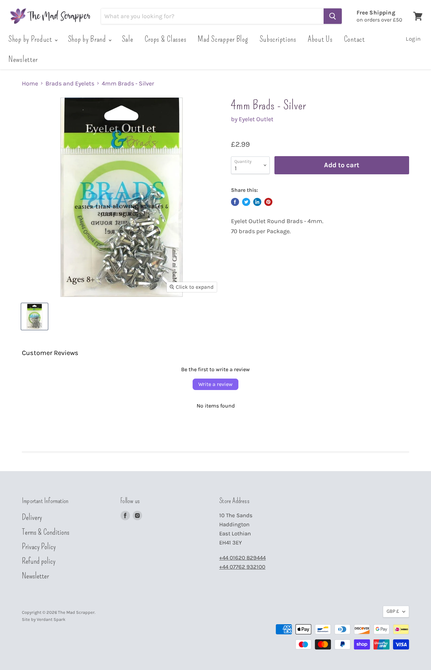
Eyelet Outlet (256, 119)
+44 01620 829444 (242, 558)
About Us (320, 39)
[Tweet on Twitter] (246, 202)
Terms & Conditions (45, 532)
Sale (127, 39)
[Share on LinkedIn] (257, 202)
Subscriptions (278, 39)
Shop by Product (31, 39)
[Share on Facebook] (235, 202)
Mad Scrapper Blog (223, 39)
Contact (354, 39)
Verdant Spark (51, 619)
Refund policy (39, 561)
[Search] (333, 16)
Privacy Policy (39, 546)
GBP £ (393, 611)
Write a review (215, 384)
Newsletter (23, 59)
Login (413, 39)
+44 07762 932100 (242, 567)
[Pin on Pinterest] (268, 202)
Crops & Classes (166, 39)
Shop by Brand (88, 39)
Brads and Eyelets (69, 83)
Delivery (32, 517)
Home (30, 83)
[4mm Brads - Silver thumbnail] (34, 316)
